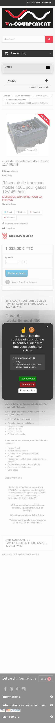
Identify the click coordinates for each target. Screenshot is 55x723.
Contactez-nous (33, 3)
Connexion (46, 3)
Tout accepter (27, 378)
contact (32, 87)
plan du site (44, 87)
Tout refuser (27, 384)
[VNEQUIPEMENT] (27, 18)
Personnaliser (27, 390)
